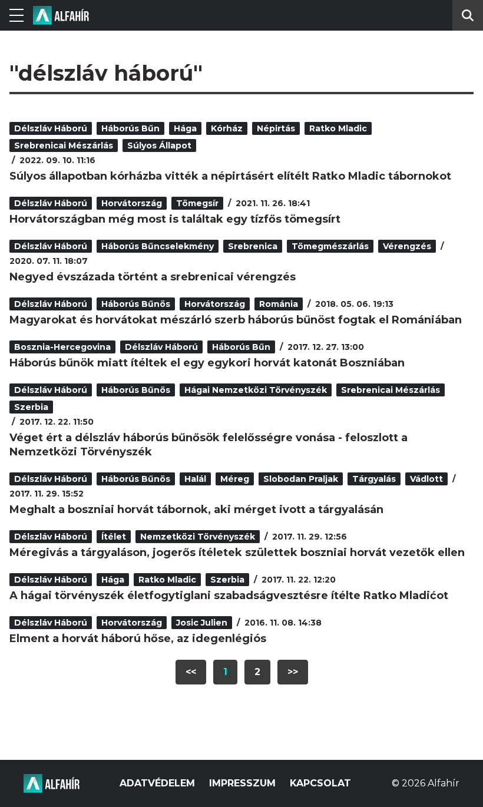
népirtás (276, 128)
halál (195, 479)
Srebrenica (252, 246)
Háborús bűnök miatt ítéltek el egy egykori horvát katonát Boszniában (207, 362)
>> (292, 671)
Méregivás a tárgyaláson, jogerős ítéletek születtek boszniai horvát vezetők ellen (237, 552)
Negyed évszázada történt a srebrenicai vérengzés (152, 276)
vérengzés (407, 246)
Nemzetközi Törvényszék (197, 536)
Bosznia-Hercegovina (62, 347)
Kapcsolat (320, 783)
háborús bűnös (135, 304)
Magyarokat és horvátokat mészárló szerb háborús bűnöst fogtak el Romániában (235, 319)
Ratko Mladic (338, 128)
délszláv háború (50, 128)
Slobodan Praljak (300, 479)
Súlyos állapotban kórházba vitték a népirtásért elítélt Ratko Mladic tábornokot (230, 176)
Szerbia (31, 407)
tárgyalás (374, 479)
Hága (185, 128)
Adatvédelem (157, 783)
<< (191, 671)
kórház (227, 128)
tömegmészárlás (330, 246)
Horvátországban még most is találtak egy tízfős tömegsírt (174, 219)
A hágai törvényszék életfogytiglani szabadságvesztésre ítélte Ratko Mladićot (228, 595)
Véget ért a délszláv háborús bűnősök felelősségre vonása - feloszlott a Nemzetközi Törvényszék (208, 444)
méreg (234, 479)
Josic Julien (201, 622)
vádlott (426, 479)
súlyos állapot (159, 145)
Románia (278, 304)
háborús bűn (130, 128)
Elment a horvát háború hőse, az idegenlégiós (137, 638)
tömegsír (197, 203)
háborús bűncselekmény (157, 246)
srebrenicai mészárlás (63, 145)
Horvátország (131, 203)
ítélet (113, 536)
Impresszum (242, 783)
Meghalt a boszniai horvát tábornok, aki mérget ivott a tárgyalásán (196, 509)
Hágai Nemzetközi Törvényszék (255, 390)
